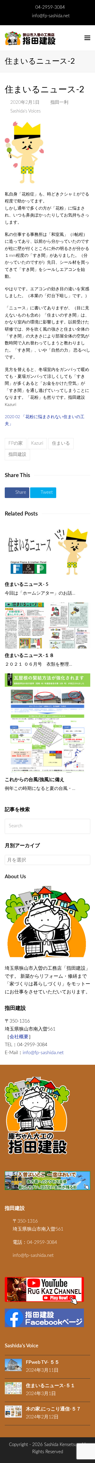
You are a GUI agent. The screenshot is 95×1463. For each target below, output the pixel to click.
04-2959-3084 (50, 7)
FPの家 (15, 443)
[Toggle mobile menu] (87, 38)
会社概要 (19, 1037)
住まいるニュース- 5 (26, 584)
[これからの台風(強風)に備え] (47, 723)
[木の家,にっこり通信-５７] (13, 1411)
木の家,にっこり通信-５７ (53, 1409)
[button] (17, 492)
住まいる (61, 443)
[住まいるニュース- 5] (47, 551)
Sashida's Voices (25, 111)
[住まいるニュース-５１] (13, 1388)
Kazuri (37, 443)
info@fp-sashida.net (51, 16)
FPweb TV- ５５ (42, 1362)
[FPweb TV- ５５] (13, 1365)
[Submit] (85, 826)
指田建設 (17, 454)
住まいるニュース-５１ (50, 1385)
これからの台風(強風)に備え (34, 779)
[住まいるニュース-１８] (47, 625)
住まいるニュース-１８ (29, 655)
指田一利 (59, 102)
